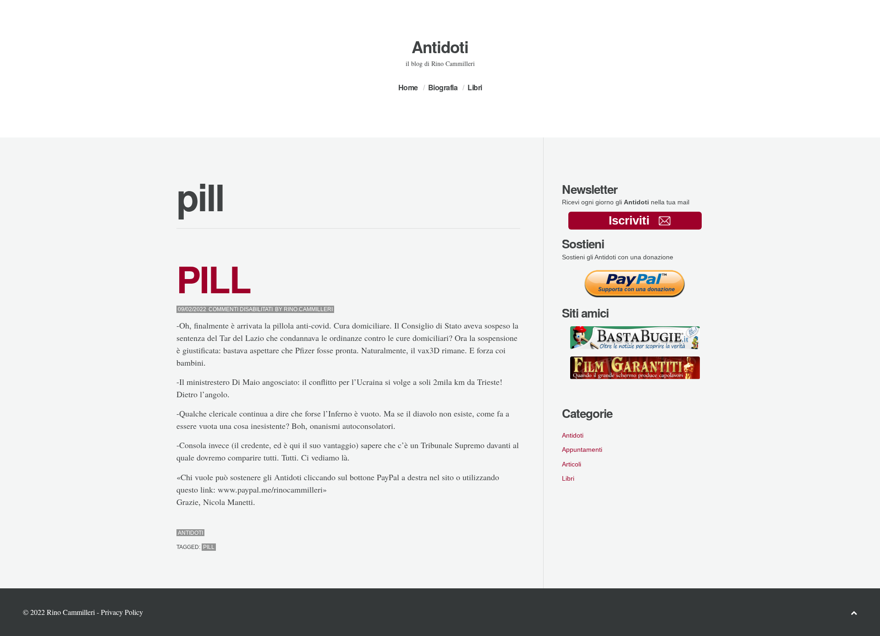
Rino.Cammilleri (308, 309)
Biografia (443, 87)
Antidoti (440, 46)
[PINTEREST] (501, 533)
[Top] (854, 612)
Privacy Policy (122, 612)
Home (408, 87)
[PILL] (493, 533)
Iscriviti (629, 220)
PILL (213, 278)
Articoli (571, 464)
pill (208, 547)
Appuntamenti (582, 449)
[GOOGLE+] (518, 533)
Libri (475, 87)
